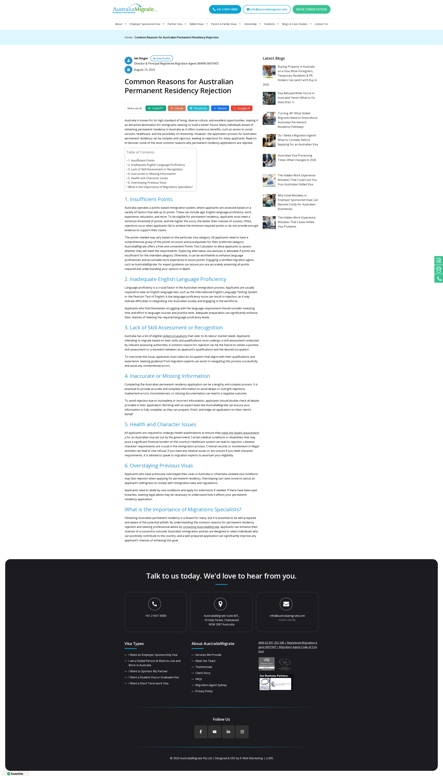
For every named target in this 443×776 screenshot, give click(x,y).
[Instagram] (242, 731)
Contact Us (321, 24)
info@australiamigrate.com (287, 616)
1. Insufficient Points (141, 160)
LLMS (269, 758)
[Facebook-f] (200, 731)
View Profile (163, 58)
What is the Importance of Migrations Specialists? (160, 187)
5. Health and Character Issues (148, 178)
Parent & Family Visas (224, 24)
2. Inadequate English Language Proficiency (156, 165)
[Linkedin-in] (228, 731)
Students (269, 24)
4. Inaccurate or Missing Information (152, 174)
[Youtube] (214, 731)
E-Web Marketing (251, 758)
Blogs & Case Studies (295, 24)
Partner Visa (175, 24)
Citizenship (250, 24)
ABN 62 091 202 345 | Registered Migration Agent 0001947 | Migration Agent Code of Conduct (287, 647)
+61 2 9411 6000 (155, 616)
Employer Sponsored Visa (145, 24)
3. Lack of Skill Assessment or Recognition (155, 169)
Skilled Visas (196, 24)
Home (128, 37)
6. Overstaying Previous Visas (147, 182)
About (118, 24)
